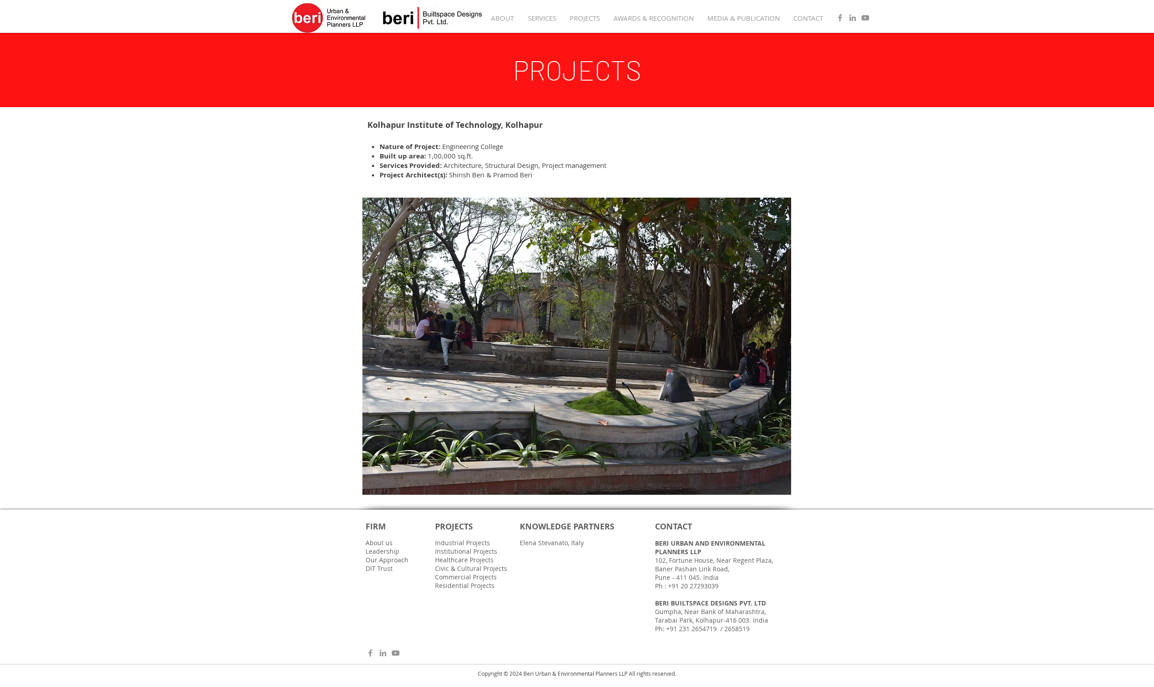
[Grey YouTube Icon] (865, 18)
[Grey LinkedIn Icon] (852, 18)
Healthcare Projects (464, 560)
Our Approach (387, 560)
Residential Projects (465, 585)
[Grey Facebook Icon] (840, 18)
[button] (576, 346)
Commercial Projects (466, 577)
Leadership (382, 551)
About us (379, 542)
